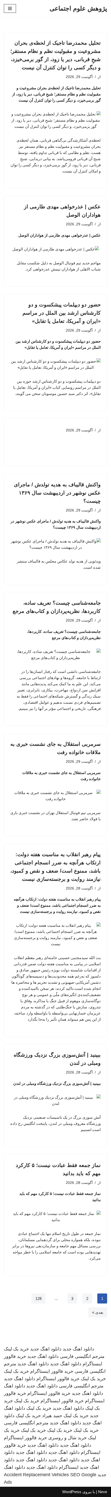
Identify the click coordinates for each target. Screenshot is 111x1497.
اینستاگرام (68, 1467)
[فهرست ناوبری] (10, 8)
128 (38, 1298)
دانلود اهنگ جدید (78, 1348)
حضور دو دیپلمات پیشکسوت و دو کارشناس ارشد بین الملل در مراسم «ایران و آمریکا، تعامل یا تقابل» (61, 313)
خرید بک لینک (16, 1348)
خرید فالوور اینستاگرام (51, 1371)
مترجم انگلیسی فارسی (82, 1356)
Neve (102, 1492)
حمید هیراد (52, 1415)
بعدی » (97, 1312)
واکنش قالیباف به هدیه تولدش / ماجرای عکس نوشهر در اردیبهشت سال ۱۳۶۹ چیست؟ (57, 493)
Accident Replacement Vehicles (36, 1474)
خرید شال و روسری (67, 1437)
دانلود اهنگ (14, 1385)
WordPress (71, 1492)
